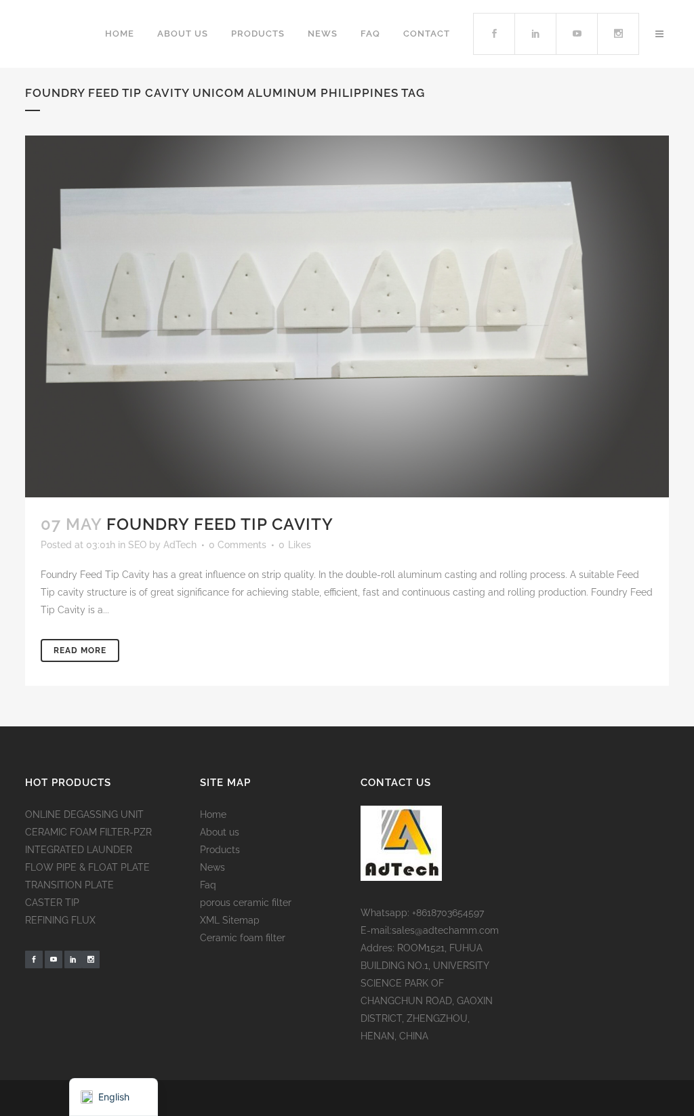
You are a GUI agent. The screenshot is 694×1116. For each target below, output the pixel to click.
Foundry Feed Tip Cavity (219, 524)
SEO (137, 544)
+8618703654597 (448, 912)
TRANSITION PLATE (69, 885)
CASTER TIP (52, 902)
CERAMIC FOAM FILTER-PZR (88, 832)
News (212, 867)
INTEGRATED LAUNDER (78, 849)
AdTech (180, 544)
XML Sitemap (230, 920)
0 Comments (237, 544)
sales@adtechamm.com (445, 930)
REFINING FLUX (60, 920)
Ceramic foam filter (242, 937)
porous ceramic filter (245, 902)
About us (219, 832)
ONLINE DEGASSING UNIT (84, 814)
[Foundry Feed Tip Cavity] (347, 316)
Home (213, 814)
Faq (208, 885)
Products (220, 849)
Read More (80, 650)
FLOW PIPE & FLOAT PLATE (87, 867)
